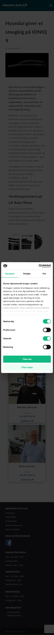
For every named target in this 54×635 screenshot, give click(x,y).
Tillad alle (27, 359)
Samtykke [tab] (10, 273)
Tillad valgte (27, 367)
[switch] (47, 330)
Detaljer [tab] (27, 273)
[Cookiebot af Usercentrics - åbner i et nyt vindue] (39, 266)
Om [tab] (44, 273)
